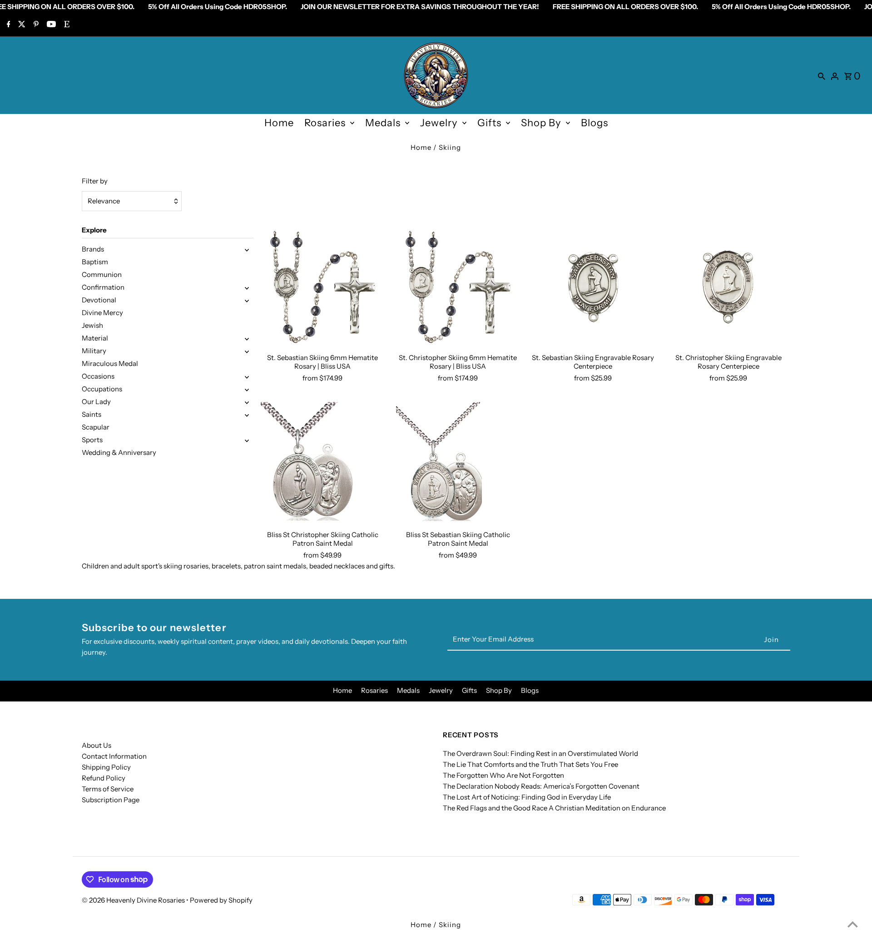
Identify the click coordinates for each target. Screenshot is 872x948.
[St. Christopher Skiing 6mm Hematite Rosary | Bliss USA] (458, 287)
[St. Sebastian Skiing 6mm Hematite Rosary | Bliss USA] (323, 287)
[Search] (821, 75)
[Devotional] (246, 300)
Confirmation (103, 287)
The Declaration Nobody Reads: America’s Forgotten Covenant (541, 786)
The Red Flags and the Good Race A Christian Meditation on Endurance (554, 808)
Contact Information (114, 756)
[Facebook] (7, 25)
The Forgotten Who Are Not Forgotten (503, 775)
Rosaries (325, 123)
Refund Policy (103, 778)
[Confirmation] (246, 287)
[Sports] (246, 440)
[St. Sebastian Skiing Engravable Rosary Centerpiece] (593, 287)
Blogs (594, 123)
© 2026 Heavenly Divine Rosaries (134, 900)
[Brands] (246, 249)
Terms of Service (108, 789)
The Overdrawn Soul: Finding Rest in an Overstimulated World (540, 753)
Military (94, 350)
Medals (383, 123)
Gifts (489, 123)
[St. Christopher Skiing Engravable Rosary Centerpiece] (728, 287)
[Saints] (246, 414)
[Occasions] (246, 376)
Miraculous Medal (110, 363)
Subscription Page (110, 799)
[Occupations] (246, 389)
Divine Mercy (102, 312)
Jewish (92, 325)
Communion (102, 274)
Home (279, 123)
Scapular (95, 427)
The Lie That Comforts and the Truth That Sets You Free (530, 764)
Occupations (102, 389)
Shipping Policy (106, 767)
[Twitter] (20, 25)
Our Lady (96, 401)
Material (95, 338)
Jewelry (439, 123)
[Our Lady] (246, 401)
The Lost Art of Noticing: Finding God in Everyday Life (527, 797)
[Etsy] (65, 25)
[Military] (246, 351)
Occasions (98, 376)
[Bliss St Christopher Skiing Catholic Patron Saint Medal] (323, 464)
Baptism (95, 261)
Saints (91, 414)
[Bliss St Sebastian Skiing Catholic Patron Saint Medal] (458, 464)
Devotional (99, 300)
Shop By (541, 123)
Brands (93, 249)
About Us (96, 745)
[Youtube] (50, 25)
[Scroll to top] (852, 924)
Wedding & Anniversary (119, 452)
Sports (92, 439)
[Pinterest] (35, 25)
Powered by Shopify (221, 900)
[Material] (246, 338)
